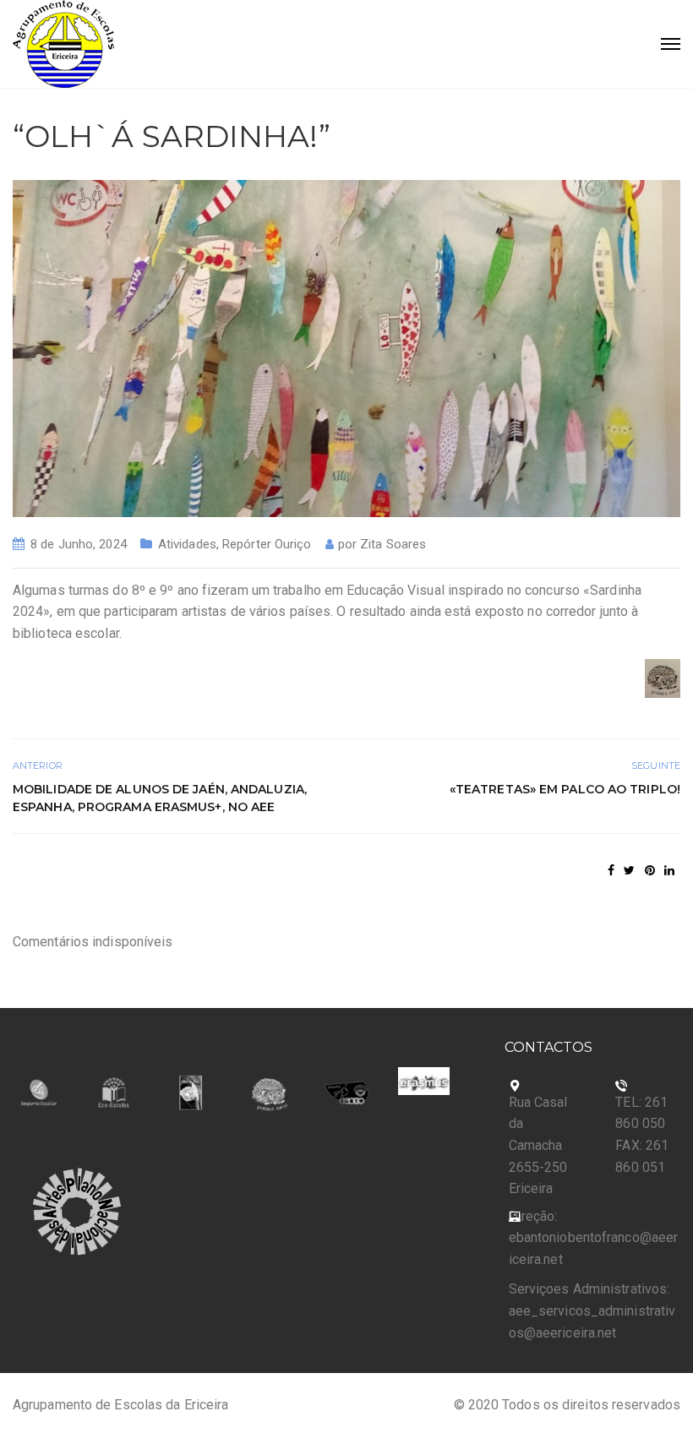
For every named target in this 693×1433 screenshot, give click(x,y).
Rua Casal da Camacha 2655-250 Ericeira (538, 1145)
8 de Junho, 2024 (78, 544)
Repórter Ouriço (267, 544)
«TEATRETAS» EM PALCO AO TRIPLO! (565, 789)
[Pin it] (650, 870)
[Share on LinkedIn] (669, 870)
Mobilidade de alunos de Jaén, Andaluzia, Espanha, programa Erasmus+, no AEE (160, 798)
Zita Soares (393, 544)
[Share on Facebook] (611, 870)
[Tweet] (629, 870)
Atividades (187, 544)
